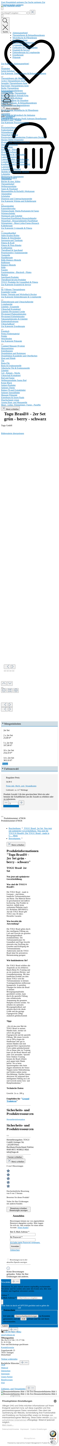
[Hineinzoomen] (16, 690)
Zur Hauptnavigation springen (23, 3)
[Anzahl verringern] (6, 802)
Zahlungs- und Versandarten (13, 1389)
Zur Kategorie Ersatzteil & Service (16, 284)
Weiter (5, 764)
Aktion (5, 1295)
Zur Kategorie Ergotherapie (13, 326)
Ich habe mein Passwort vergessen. (25, 1242)
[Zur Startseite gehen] (11, 6)
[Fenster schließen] (8, 1135)
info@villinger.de (8, 1335)
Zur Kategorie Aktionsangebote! (15, 63)
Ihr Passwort (16, 1237)
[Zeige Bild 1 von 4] (5, 670)
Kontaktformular (7, 1347)
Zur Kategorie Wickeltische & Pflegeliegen (19, 110)
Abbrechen (15, 1250)
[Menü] (2, 8)
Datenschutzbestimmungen (26, 1316)
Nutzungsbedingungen (30, 1308)
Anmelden (5, 114)
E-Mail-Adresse (8, 1298)
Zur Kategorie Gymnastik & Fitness (16, 228)
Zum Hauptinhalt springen (12, 2)
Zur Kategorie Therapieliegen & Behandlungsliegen (23, 73)
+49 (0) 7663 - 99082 (12, 1332)
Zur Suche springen (33, 2)
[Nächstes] (13, 666)
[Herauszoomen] (4, 690)
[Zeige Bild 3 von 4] (10, 670)
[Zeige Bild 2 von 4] (8, 670)
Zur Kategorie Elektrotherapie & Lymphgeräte (21, 297)
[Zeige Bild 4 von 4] (13, 670)
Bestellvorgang (7, 1380)
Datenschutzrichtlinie (9, 1308)
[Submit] (2, 1302)
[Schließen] (2, 687)
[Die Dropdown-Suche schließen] (32, 12)
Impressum (5, 1374)
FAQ (3, 1383)
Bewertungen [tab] (15, 838)
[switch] (52, 1442)
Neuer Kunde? (23, 1228)
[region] (29, 575)
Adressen (31, 118)
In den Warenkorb (11, 806)
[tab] (30, 832)
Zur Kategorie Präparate (11, 341)
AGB (23, 1319)
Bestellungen (41, 118)
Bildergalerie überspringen (12, 433)
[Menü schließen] (2, 66)
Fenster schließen (15, 1157)
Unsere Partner (7, 1377)
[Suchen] (28, 13)
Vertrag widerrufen (9, 1359)
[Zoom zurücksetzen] (10, 690)
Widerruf (4, 1368)
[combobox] (13, 13)
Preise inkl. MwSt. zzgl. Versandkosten (21, 786)
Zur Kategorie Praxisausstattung (15, 122)
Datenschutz (5, 1371)
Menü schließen (12, 109)
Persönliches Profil (18, 118)
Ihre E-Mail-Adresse (19, 1232)
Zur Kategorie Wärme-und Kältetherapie (18, 201)
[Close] (2, 816)
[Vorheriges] (7, 666)
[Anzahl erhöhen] (21, 802)
